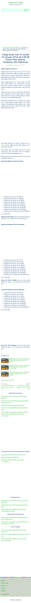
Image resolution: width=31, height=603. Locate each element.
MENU (27, 10)
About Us (3, 580)
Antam (2, 145)
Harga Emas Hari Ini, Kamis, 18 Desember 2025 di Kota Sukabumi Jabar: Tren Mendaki (19, 373)
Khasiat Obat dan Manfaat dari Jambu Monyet (12, 460)
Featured (3, 591)
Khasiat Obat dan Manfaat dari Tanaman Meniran (13, 454)
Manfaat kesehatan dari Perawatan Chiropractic (12, 405)
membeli (9, 218)
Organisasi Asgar (15, 2)
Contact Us (4, 585)
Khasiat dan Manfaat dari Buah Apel (10, 457)
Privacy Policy (4, 583)
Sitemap (3, 588)
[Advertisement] (15, 29)
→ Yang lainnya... (5, 416)
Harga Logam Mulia (10, 380)
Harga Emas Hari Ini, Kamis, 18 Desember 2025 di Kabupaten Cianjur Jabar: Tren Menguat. (19, 360)
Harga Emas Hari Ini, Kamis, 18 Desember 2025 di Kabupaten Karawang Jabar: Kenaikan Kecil (19, 367)
